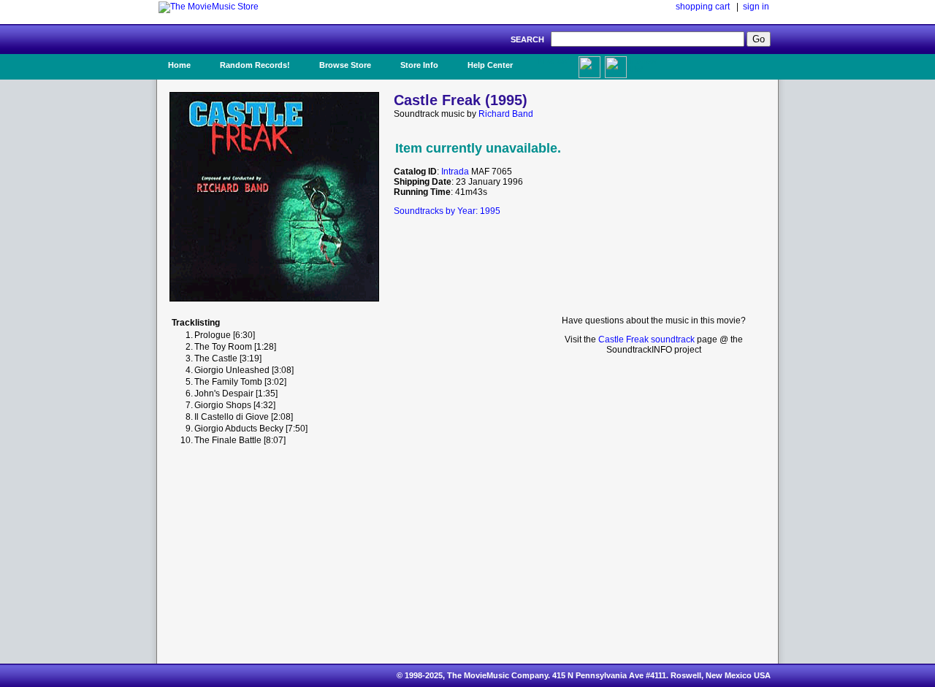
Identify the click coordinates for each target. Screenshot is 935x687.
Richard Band (505, 114)
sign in (756, 6)
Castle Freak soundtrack (646, 339)
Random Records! (255, 65)
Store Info (419, 65)
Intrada (455, 171)
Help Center (490, 65)
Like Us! (554, 60)
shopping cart (703, 6)
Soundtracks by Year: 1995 (447, 211)
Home (179, 65)
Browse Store (345, 65)
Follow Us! (643, 65)
